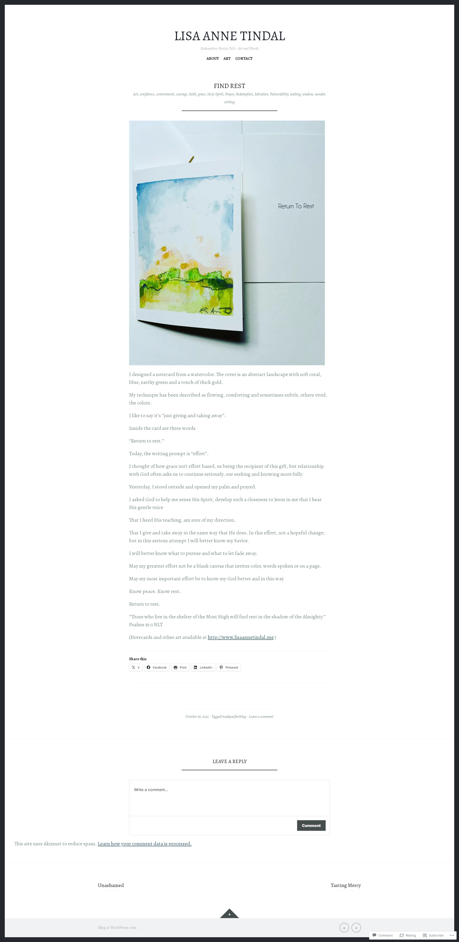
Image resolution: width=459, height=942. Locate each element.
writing (229, 102)
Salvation (261, 94)
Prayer (229, 94)
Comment (311, 825)
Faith (192, 94)
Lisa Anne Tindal (229, 36)
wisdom (307, 94)
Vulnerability (279, 94)
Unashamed (111, 885)
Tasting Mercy (346, 885)
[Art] (344, 927)
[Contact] (356, 927)
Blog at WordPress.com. (117, 927)
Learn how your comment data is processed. (145, 843)
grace (202, 94)
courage (181, 94)
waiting (295, 94)
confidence (147, 94)
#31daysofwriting (234, 716)
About (213, 58)
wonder (320, 94)
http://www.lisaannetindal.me (241, 637)
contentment (165, 94)
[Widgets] (229, 913)
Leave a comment (261, 716)
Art (227, 58)
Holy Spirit (215, 94)
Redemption (244, 94)
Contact (244, 58)
